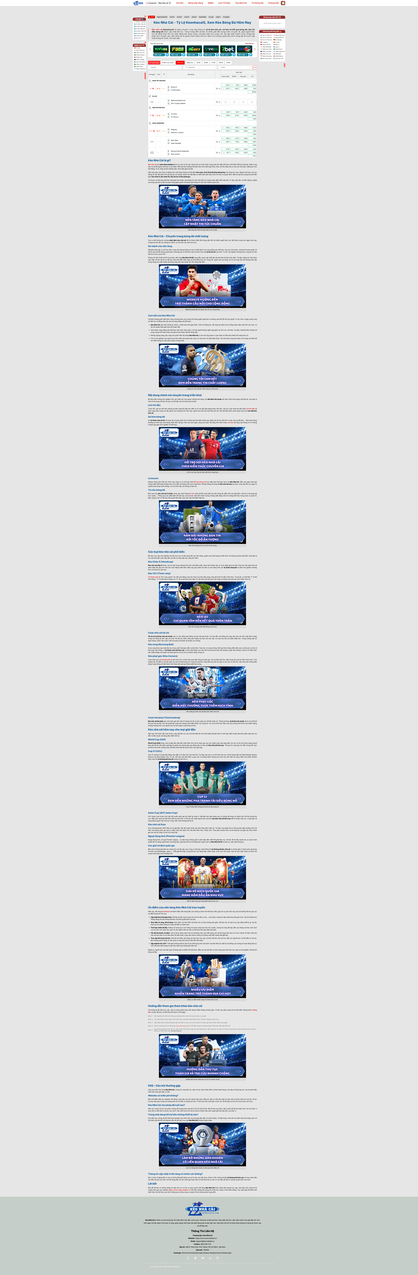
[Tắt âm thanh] (255, 67)
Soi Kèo (179, 3)
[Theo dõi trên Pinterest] (195, 1258)
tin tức (191, 493)
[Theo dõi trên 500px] (210, 1258)
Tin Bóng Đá (257, 3)
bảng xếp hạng (181, 1026)
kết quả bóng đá (200, 482)
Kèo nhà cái (157, 29)
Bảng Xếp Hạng (195, 3)
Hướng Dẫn (273, 3)
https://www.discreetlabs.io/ (179, 1190)
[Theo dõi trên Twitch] (218, 1258)
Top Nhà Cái (241, 3)
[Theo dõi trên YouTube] (203, 1258)
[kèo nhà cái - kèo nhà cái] (138, 3)
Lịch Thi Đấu (224, 3)
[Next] (255, 49)
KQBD (210, 3)
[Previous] (150, 49)
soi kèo (230, 422)
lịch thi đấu (251, 409)
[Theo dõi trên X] (188, 1258)
